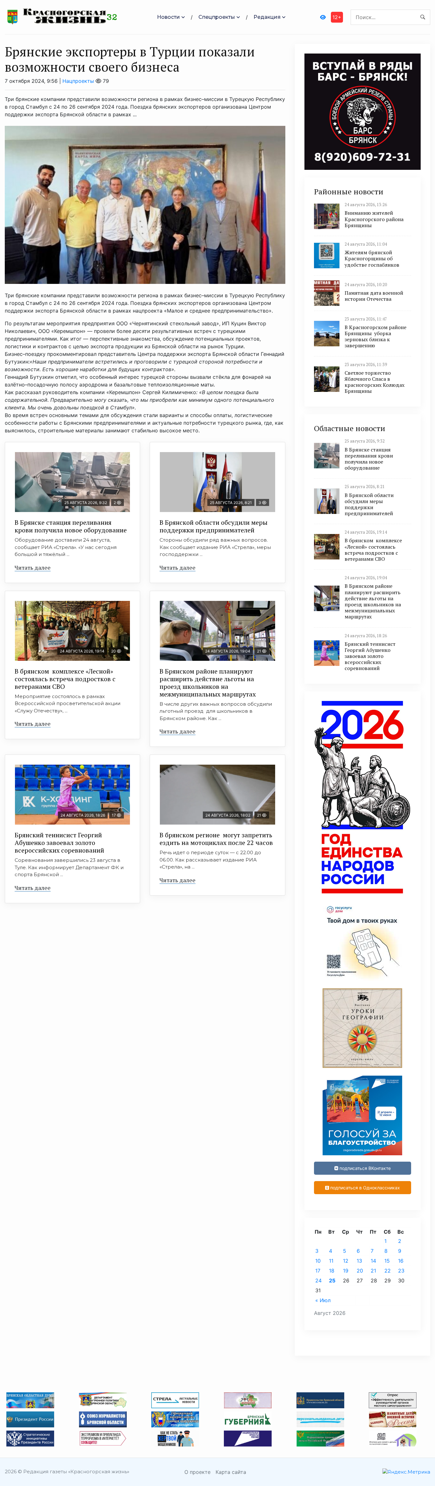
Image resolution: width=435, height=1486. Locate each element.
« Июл (323, 1300)
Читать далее (33, 567)
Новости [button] (168, 17)
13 (359, 1261)
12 (345, 1261)
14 (373, 1261)
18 (331, 1270)
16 (400, 1261)
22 (387, 1270)
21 (373, 1270)
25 (332, 1280)
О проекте (197, 1472)
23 (401, 1270)
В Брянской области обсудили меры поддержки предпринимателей (213, 526)
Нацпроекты (78, 81)
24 (318, 1280)
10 (318, 1261)
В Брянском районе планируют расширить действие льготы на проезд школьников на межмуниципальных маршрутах (208, 682)
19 (345, 1270)
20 (360, 1270)
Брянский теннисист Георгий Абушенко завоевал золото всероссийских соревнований (59, 843)
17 (317, 1270)
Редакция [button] (267, 17)
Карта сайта (231, 1472)
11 (331, 1261)
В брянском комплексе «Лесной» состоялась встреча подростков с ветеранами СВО (65, 679)
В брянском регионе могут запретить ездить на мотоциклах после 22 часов (216, 839)
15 (387, 1261)
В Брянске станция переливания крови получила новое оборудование (71, 526)
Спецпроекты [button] (216, 17)
